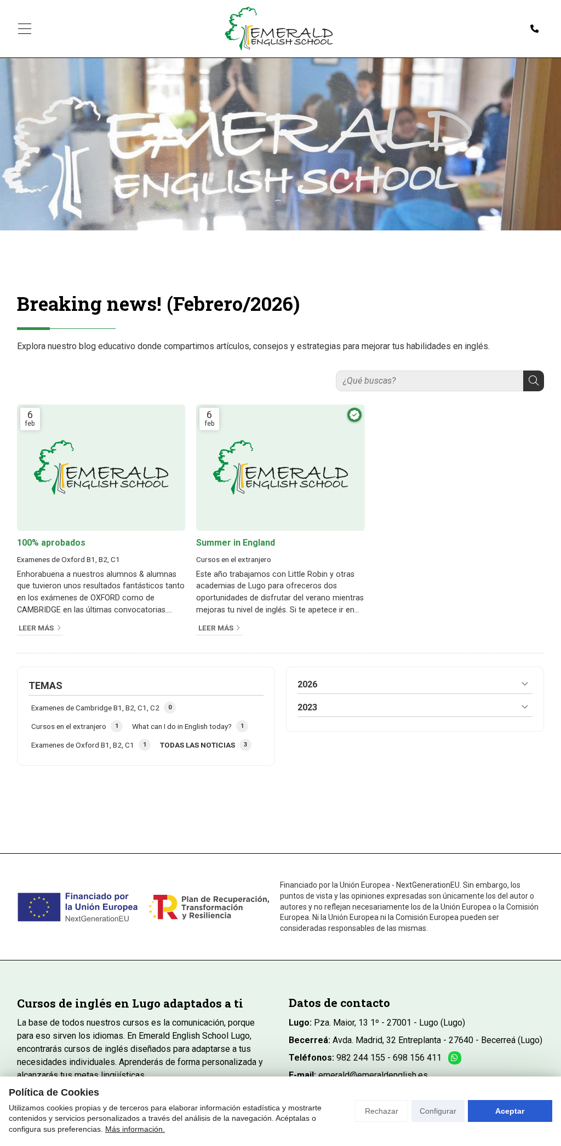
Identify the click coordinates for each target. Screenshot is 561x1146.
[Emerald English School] (279, 29)
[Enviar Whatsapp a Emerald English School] (454, 1057)
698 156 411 (417, 1057)
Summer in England (235, 542)
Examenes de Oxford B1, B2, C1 (68, 559)
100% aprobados (51, 542)
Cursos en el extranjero (233, 559)
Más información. (135, 1129)
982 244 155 (360, 1057)
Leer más (36, 627)
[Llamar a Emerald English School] (534, 29)
